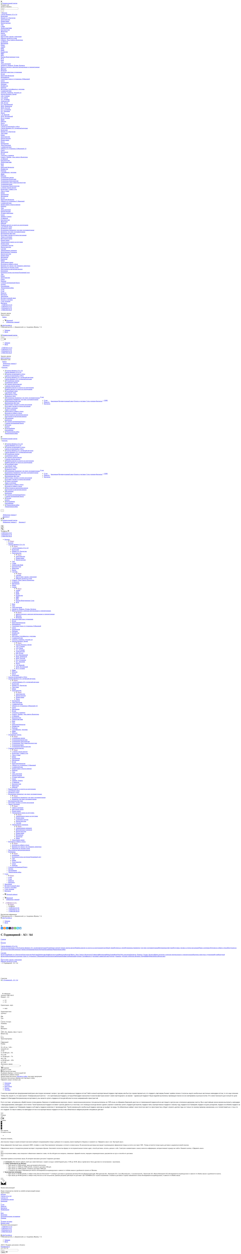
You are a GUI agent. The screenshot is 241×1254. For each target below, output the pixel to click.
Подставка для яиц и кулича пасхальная (186, 948)
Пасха (156, 956)
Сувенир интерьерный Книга (29, 949)
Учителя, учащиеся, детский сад (119, 956)
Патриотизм (52, 956)
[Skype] (18, 928)
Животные (61, 954)
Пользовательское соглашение (10, 1216)
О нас (10, 877)
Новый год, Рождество (15, 954)
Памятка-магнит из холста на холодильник (89, 948)
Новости (3, 1206)
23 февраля (95, 954)
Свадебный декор (108, 948)
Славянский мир (103, 956)
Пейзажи (59, 956)
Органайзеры (48, 949)
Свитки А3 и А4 (6, 1196)
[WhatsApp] (15, 928)
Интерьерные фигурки (165, 948)
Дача (118, 954)
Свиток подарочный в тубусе (10, 948)
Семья (36, 954)
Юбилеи (151, 956)
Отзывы (7, 1084)
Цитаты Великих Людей (24, 644)
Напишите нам (5, 359)
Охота (46, 956)
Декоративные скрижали (24, 828)
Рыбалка (71, 956)
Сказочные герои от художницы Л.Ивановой (29, 956)
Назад (12, 541)
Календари (4, 954)
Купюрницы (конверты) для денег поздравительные (29, 797)
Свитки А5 (4, 1198)
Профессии (65, 956)
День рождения (125, 954)
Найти (3, 1252)
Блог (2, 1213)
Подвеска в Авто (119, 948)
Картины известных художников (203, 954)
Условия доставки (6, 1221)
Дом (33, 954)
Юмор (108, 954)
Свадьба (18, 575)
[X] (10, 928)
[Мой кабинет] (1, 513)
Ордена (41, 949)
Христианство (20, 556)
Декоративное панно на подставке (27, 816)
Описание (8, 1083)
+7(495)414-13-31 (6, 305)
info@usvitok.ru (7, 325)
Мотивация (102, 954)
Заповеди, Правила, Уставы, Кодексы (142, 954)
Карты (67, 954)
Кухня (216, 954)
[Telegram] (20, 928)
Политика (4, 1215)
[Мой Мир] (7, 928)
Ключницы (15, 855)
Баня (115, 954)
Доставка (7, 1090)
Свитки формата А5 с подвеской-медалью (25, 682)
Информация (5, 1209)
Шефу (147, 956)
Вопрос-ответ (5, 1223)
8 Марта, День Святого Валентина (80, 954)
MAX (6, 332)
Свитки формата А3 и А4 (20, 548)
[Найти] (2, 11)
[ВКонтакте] (2, 928)
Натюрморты (11, 956)
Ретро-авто (161, 956)
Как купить (8, 1086)
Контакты (4, 1208)
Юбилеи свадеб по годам (9, 961)
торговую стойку (22, 1076)
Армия (18, 590)
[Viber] (12, 928)
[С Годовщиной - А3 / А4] (9, 980)
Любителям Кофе (43, 954)
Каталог (10, 543)
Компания (4, 1201)
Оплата (7, 1088)
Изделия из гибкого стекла (20, 845)
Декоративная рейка (59, 949)
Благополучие (53, 954)
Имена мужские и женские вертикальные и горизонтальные (35, 614)
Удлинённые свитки (18, 738)
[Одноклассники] (4, 928)
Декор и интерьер (17, 807)
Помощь (3, 1218)
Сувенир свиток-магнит (20, 751)
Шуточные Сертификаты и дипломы (86, 956)
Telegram (7, 330)
